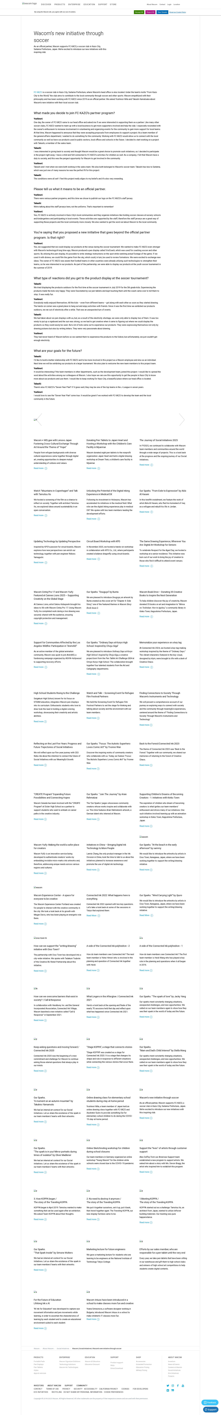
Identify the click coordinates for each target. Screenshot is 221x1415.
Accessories (140, 1361)
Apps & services (40, 1373)
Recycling (57, 1392)
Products (59, 4)
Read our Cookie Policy (177, 12)
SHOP (138, 1357)
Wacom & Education (92, 1361)
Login (169, 4)
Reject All (150, 12)
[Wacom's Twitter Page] (168, 1385)
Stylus (36, 1370)
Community (81, 1385)
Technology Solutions (67, 1364)
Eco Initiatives (173, 1373)
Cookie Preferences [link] (113, 1392)
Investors (171, 1361)
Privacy (67, 1389)
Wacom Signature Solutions (69, 1361)
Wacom (37, 1348)
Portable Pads (39, 1361)
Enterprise (74, 4)
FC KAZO (38, 92)
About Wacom (152, 4)
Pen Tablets (38, 1367)
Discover (46, 4)
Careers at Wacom (175, 1367)
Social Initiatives (63, 1348)
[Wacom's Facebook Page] (178, 1385)
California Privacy (109, 1389)
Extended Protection (144, 1364)
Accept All (139, 12)
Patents (172, 1376)
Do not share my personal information (83, 1392)
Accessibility (90, 1389)
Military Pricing (141, 1370)
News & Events (173, 1364)
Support (102, 4)
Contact (162, 4)
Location (177, 4)
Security (78, 1389)
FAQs (112, 1365)
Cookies (126, 1389)
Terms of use (53, 1389)
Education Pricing (142, 1367)
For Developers (141, 1389)
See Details (162, 12)
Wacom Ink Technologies (68, 1367)
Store (113, 4)
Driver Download (116, 1368)
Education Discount (92, 1364)
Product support (116, 1362)
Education (89, 4)
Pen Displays (38, 1364)
